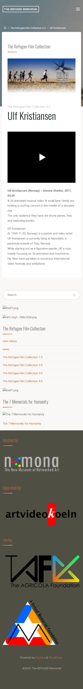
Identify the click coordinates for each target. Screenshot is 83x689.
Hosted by (10, 440)
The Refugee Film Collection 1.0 (22, 357)
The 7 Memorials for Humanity (22, 423)
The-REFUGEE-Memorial (21, 9)
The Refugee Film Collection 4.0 (22, 381)
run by (7, 539)
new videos (10, 341)
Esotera (40, 657)
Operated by (12, 487)
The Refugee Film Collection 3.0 (28, 28)
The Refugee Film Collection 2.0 (22, 365)
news (6, 349)
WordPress (55, 657)
